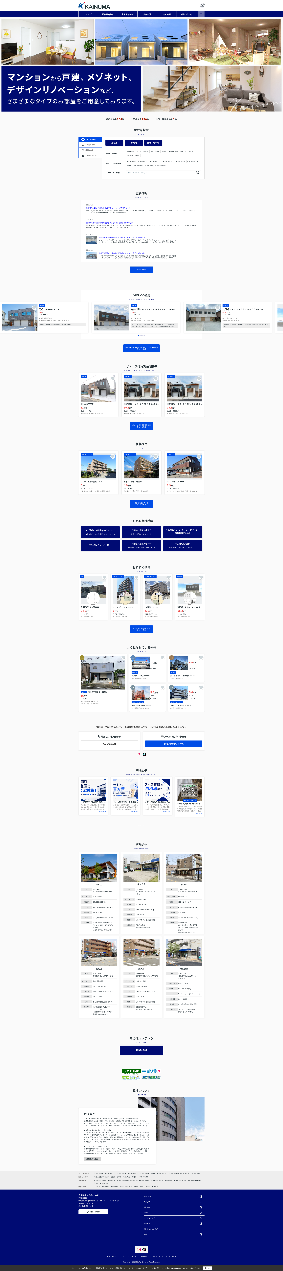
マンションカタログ (151, 1229)
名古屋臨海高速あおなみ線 (138, 1180)
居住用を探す (108, 14)
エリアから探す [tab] (91, 139)
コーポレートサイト (131, 1256)
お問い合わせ (186, 14)
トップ (88, 14)
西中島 (119, 1177)
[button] (138, 335)
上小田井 (97, 1187)
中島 (112, 1187)
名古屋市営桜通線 (194, 1180)
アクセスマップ (149, 1218)
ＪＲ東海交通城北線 (156, 1180)
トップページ (148, 1196)
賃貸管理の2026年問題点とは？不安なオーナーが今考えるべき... (108, 208)
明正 (129, 1177)
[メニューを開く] (201, 14)
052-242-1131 (109, 744)
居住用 (114, 143)
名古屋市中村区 (160, 165)
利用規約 (144, 1256)
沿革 (145, 1234)
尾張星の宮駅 (173, 151)
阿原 (96, 1177)
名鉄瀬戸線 (104, 1183)
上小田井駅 (130, 151)
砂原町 (113, 1177)
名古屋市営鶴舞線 (100, 1180)
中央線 (96, 1183)
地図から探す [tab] (90, 150)
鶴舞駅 (137, 155)
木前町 (146, 1177)
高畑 (130, 1187)
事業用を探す (128, 14)
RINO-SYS (141, 1050)
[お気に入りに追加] (34, 307)
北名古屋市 (149, 165)
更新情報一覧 (141, 269)
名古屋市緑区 (180, 161)
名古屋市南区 (138, 165)
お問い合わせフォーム (174, 744)
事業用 (134, 143)
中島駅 (145, 151)
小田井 (142, 1187)
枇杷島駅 (130, 155)
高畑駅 (164, 151)
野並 (100, 1177)
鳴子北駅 (183, 151)
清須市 (129, 165)
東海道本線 (169, 1180)
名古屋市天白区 (168, 161)
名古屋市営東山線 (180, 1180)
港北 (116, 1187)
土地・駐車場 (153, 143)
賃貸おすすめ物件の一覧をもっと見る (141, 629)
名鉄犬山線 (112, 1180)
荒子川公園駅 (155, 151)
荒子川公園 (124, 1187)
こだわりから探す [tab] (92, 155)
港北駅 (139, 151)
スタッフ (147, 1202)
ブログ (146, 1213)
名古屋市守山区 (192, 161)
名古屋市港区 (131, 161)
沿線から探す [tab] (90, 145)
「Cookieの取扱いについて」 (178, 1268)
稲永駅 (191, 151)
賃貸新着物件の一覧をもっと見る (141, 503)
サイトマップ (171, 1256)
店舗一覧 (147, 14)
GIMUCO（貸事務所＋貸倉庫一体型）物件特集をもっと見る (141, 348)
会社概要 (167, 14)
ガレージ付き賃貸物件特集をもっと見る (141, 426)
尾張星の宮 (105, 1187)
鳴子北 (148, 1187)
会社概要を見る (92, 1159)
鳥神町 (134, 1177)
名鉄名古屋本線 (122, 1180)
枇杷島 (136, 1187)
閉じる (207, 1268)
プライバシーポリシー (157, 1256)
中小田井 (106, 1177)
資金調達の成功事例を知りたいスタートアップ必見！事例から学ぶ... (123, 237)
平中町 (140, 1177)
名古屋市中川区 (155, 161)
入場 (124, 1177)
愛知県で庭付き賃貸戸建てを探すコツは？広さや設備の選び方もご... (110, 223)
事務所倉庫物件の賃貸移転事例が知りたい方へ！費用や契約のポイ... (123, 253)
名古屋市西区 (142, 161)
